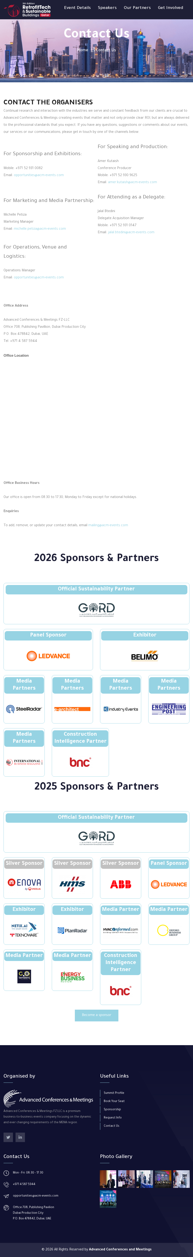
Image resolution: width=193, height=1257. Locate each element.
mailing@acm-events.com (108, 526)
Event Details (77, 8)
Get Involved (170, 8)
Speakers (107, 8)
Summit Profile (114, 1093)
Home (82, 50)
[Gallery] (108, 1179)
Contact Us (111, 1126)
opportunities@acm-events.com (39, 176)
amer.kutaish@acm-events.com (132, 183)
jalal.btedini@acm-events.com (131, 233)
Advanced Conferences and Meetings (120, 1250)
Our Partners (137, 8)
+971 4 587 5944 (24, 1184)
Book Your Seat (114, 1101)
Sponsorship (112, 1109)
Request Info (113, 1118)
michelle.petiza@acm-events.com (40, 229)
